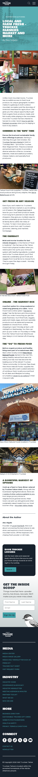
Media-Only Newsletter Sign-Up (17, 660)
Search (9, 570)
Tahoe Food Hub (24, 210)
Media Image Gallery (12, 657)
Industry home (9, 682)
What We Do (8, 698)
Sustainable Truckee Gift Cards (17, 717)
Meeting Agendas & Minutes (15, 691)
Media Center (8, 653)
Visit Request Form (11, 669)
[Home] (7, 3)
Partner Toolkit (10, 695)
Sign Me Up (9, 615)
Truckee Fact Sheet (11, 666)
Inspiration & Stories (15, 17)
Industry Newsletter (12, 688)
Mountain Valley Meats (24, 505)
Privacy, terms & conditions (15, 726)
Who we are (8, 701)
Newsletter (8, 749)
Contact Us (7, 746)
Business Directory (11, 714)
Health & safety (9, 723)
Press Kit (7, 663)
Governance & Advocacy (13, 685)
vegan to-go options (21, 376)
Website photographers (14, 720)
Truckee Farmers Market (13, 142)
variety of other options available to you (19, 494)
